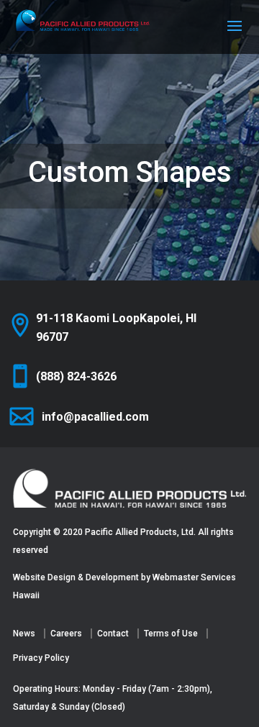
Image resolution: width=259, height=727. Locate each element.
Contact (113, 633)
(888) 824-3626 (76, 376)
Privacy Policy (41, 658)
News (24, 633)
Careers (66, 633)
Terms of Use (171, 633)
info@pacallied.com (95, 417)
